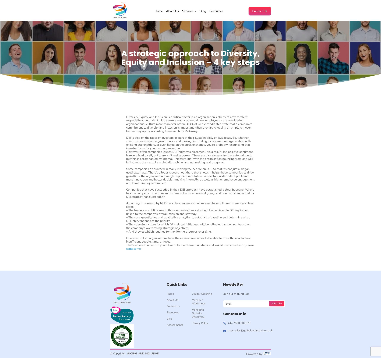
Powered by (254, 354)
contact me (133, 249)
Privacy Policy (200, 323)
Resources (216, 11)
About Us (172, 11)
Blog (203, 11)
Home (159, 11)
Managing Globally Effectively (198, 313)
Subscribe (276, 303)
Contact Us (259, 11)
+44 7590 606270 (239, 323)
